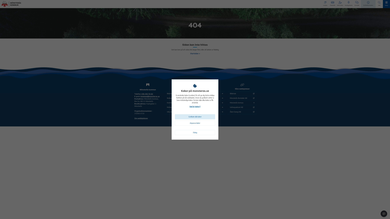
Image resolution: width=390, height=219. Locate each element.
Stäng (195, 133)
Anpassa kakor (195, 123)
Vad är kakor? (195, 107)
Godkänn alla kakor (195, 117)
